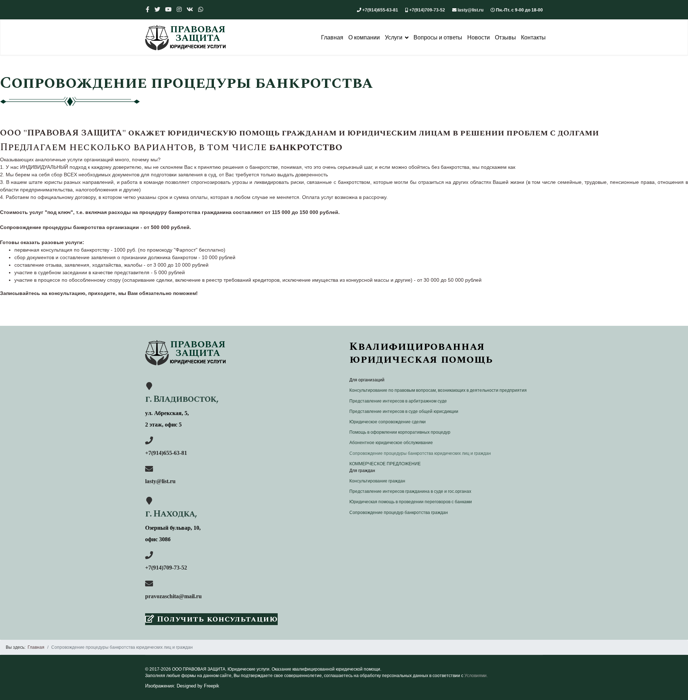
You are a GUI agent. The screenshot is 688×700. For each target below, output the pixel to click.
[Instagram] (179, 9)
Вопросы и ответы (438, 37)
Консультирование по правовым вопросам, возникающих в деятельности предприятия (438, 390)
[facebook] (147, 9)
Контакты (533, 37)
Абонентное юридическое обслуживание (391, 442)
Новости (478, 37)
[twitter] (157, 9)
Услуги (393, 37)
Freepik (211, 686)
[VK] (190, 9)
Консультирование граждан (377, 481)
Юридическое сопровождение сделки (387, 421)
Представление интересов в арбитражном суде (398, 401)
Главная (332, 37)
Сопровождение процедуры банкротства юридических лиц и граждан (420, 453)
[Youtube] (168, 9)
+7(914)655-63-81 (380, 10)
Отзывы (505, 37)
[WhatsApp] (200, 9)
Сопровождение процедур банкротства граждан (398, 512)
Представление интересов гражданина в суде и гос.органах (410, 491)
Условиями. (476, 675)
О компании (364, 37)
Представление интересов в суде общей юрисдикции (403, 411)
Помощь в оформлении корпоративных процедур (399, 432)
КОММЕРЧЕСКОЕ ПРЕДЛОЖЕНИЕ (385, 463)
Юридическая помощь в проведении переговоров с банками (410, 501)
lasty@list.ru (470, 10)
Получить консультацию (216, 619)
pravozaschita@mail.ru (173, 596)
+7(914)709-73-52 (427, 10)
